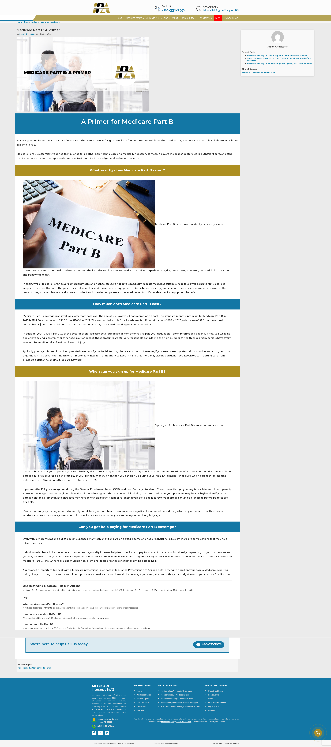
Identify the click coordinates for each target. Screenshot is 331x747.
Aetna (210, 699)
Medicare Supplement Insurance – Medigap (179, 703)
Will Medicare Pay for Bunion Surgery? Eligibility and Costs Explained (280, 63)
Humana (211, 710)
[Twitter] (101, 732)
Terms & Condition (232, 743)
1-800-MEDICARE (183, 722)
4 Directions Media (170, 743)
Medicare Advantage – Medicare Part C (177, 699)
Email (49, 668)
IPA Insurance (231, 18)
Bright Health (213, 706)
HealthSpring (213, 695)
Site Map (140, 710)
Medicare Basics (134, 18)
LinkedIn (41, 668)
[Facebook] (94, 732)
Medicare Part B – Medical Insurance (176, 695)
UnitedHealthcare (215, 691)
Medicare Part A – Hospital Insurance (176, 691)
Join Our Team (189, 18)
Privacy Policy (218, 743)
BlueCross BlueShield (217, 703)
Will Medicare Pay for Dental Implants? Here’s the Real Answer (277, 55)
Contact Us (206, 18)
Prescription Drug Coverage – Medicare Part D (180, 706)
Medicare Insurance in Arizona (45, 22)
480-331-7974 (174, 10)
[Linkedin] (107, 732)
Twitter (32, 668)
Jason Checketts (28, 34)
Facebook (23, 668)
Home (119, 18)
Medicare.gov (167, 722)
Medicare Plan (153, 18)
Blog (217, 18)
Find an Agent (171, 18)
